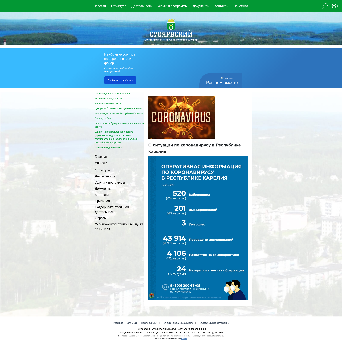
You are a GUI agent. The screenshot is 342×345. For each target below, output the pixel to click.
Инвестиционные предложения (112, 93)
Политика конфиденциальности (177, 323)
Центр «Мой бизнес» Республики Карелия (118, 108)
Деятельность (141, 6)
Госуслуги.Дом (103, 118)
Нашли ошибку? (149, 323)
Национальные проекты (108, 103)
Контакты (221, 6)
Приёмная (241, 6)
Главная (101, 156)
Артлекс (184, 338)
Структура (118, 6)
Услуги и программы (172, 6)
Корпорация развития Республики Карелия (119, 113)
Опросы (100, 218)
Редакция (118, 323)
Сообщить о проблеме (120, 80)
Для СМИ (132, 323)
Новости (100, 6)
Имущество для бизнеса (108, 147)
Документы (201, 6)
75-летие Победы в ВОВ (108, 98)
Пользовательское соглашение (213, 323)
